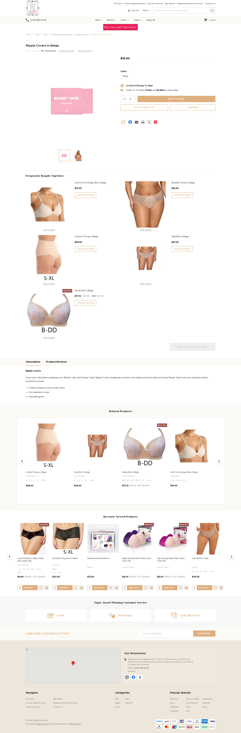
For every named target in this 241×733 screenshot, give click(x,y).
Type (136, 20)
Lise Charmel (192, 703)
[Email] (136, 122)
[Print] (143, 122)
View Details (49, 230)
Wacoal (56, 565)
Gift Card (118, 3)
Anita (188, 707)
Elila (188, 711)
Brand (110, 20)
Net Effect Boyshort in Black (65, 558)
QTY (124, 99)
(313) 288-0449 (142, 668)
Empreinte (174, 707)
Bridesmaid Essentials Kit (98, 558)
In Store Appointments (134, 3)
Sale (97, 20)
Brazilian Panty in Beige (183, 182)
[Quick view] (55, 496)
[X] (149, 122)
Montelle (206, 703)
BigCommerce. (43, 724)
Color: (125, 71)
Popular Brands (180, 692)
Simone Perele (192, 699)
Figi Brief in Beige (180, 236)
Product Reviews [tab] (56, 361)
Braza (90, 567)
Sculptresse (22, 565)
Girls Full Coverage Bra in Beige (90, 182)
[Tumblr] (140, 677)
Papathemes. (75, 724)
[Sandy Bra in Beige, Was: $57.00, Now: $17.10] (96, 445)
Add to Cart (176, 99)
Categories (122, 692)
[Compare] (46, 587)
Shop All (150, 20)
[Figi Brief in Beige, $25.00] (48, 445)
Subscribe (204, 633)
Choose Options (85, 195)
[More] (101, 20)
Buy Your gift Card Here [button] (120, 27)
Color (123, 20)
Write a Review (66, 51)
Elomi (194, 567)
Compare (192, 107)
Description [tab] (33, 361)
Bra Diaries (170, 3)
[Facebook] (130, 122)
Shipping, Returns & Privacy (190, 3)
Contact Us (210, 3)
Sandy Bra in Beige (84, 290)
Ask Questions (85, 51)
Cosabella (174, 711)
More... (205, 707)
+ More (43, 480)
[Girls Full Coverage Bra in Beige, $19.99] (144, 445)
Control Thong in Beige (86, 236)
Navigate (32, 692)
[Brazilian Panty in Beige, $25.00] (192, 445)
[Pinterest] (155, 122)
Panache (174, 699)
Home (28, 34)
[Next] (219, 461)
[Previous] (22, 461)
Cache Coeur (128, 567)
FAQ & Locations (155, 3)
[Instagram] (126, 677)
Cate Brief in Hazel (200, 558)
